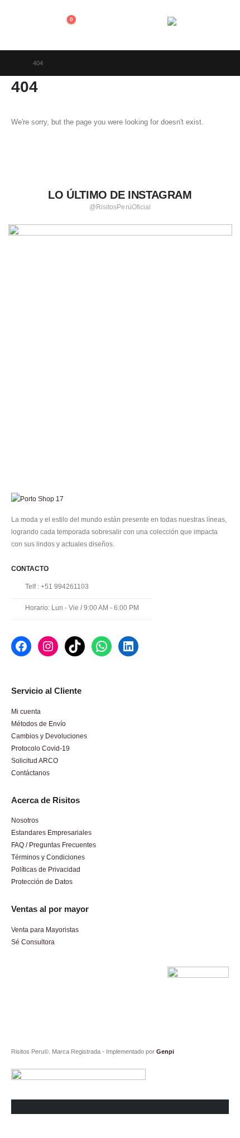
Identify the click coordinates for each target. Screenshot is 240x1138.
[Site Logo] (198, 25)
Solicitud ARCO (34, 760)
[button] (21, 25)
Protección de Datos (42, 881)
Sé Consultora (33, 941)
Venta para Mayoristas (45, 929)
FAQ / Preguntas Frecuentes (53, 844)
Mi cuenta (26, 711)
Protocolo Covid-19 (40, 748)
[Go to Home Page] (14, 63)
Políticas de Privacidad (45, 869)
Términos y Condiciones (48, 857)
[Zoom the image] (120, 230)
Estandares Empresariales (51, 832)
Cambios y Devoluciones (49, 736)
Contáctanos (30, 772)
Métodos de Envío (38, 723)
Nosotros (25, 820)
